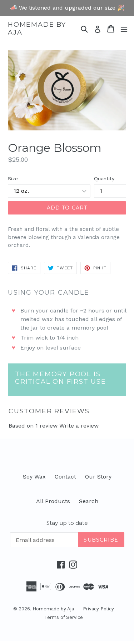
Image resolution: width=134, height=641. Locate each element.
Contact (65, 476)
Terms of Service (63, 617)
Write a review (79, 425)
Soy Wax (34, 476)
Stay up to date (67, 523)
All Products (53, 501)
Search (88, 501)
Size (13, 178)
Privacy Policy (98, 608)
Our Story (98, 476)
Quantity (104, 178)
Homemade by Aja (37, 28)
